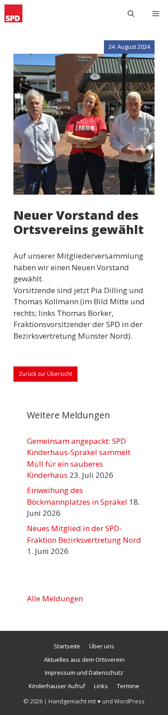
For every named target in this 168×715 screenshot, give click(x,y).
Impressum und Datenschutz (84, 672)
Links (101, 686)
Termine (128, 686)
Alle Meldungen (55, 598)
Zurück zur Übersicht (45, 373)
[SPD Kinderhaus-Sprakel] (13, 13)
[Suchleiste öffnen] (131, 13)
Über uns (101, 646)
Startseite (67, 646)
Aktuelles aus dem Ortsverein (84, 659)
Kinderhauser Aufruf (57, 686)
